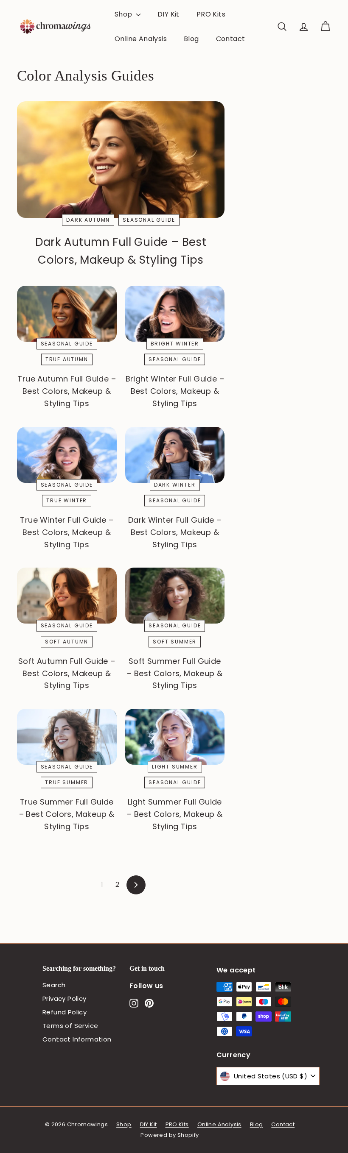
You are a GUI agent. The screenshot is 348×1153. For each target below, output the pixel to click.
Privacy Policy (64, 998)
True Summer (66, 782)
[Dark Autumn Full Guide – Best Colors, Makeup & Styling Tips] (121, 159)
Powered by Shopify (169, 1135)
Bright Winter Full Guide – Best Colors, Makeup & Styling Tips (175, 391)
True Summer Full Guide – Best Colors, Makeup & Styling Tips (67, 814)
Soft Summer (174, 641)
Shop (124, 14)
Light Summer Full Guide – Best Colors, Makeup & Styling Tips (174, 814)
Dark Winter (175, 484)
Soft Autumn (66, 641)
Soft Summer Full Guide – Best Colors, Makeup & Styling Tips (174, 673)
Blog (191, 39)
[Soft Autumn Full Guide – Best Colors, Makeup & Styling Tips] (67, 596)
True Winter (66, 500)
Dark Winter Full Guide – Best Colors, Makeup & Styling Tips (175, 532)
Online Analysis (141, 39)
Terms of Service (70, 1025)
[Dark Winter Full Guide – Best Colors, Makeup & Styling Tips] (175, 455)
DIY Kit (168, 14)
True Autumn (66, 359)
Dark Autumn (88, 219)
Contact (230, 39)
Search (53, 984)
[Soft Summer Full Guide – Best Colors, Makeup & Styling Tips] (175, 596)
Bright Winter (175, 343)
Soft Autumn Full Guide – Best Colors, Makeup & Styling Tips (66, 673)
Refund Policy (64, 1012)
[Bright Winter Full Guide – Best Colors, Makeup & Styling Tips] (175, 314)
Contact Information (77, 1039)
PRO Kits (210, 14)
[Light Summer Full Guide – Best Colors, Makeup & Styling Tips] (175, 737)
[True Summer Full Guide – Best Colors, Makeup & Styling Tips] (67, 737)
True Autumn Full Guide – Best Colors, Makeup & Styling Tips (66, 391)
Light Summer (175, 766)
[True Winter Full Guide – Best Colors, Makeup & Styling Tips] (67, 455)
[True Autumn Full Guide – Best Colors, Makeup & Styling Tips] (67, 314)
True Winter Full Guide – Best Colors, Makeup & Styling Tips (66, 532)
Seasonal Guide (149, 219)
